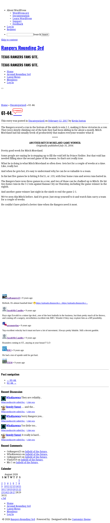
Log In (10, 26)
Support (17, 21)
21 (17, 489)
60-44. (11, 380)
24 (5, 492)
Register (11, 29)
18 (8, 489)
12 (11, 486)
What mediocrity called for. (13, 402)
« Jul (3, 498)
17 (5, 489)
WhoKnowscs (13, 397)
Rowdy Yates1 (13, 407)
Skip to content (9, 39)
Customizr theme (81, 519)
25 (8, 492)
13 (14, 486)
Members (12, 79)
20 (14, 489)
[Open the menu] (2, 88)
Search (37, 34)
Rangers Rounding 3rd (22, 47)
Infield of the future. (36, 451)
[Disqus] (55, 252)
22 (19, 489)
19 (11, 489)
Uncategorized (18, 105)
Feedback (18, 24)
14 (17, 486)
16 (2, 489)
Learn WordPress (22, 18)
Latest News (13, 77)
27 (14, 492)
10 (5, 486)
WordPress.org (21, 13)
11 (8, 486)
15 (19, 486)
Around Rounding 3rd (19, 74)
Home (10, 71)
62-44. (11, 383)
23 (2, 492)
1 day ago (31, 402)
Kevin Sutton (79, 120)
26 (11, 492)
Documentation (21, 15)
